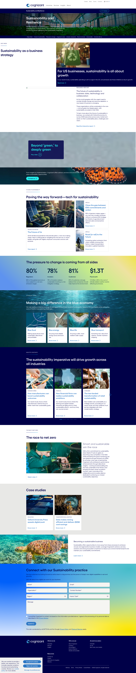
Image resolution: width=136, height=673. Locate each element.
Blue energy (54, 330)
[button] (110, 394)
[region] (21, 665)
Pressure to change (50, 37)
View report (31, 249)
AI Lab (91, 645)
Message (30, 602)
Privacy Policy (64, 629)
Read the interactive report (84, 126)
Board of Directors (73, 649)
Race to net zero (81, 37)
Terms (72, 667)
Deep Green (30, 37)
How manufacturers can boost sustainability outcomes (38, 395)
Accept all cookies (32, 662)
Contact (105, 10)
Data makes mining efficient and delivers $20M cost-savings (68, 522)
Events (94, 1)
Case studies (89, 37)
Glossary (49, 661)
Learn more (77, 556)
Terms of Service (77, 629)
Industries (49, 5)
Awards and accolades (74, 650)
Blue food (32, 330)
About (69, 5)
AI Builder (92, 643)
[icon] (54, 458)
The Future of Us (35, 232)
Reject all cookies (32, 666)
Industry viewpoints (71, 37)
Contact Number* (76, 590)
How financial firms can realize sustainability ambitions (66, 395)
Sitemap (68, 667)
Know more (89, 226)
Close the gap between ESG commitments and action (95, 207)
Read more (61, 83)
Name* (30, 584)
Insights (62, 5)
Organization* (32, 590)
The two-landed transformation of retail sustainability (94, 395)
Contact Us (50, 656)
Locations (71, 645)
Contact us (31, 178)
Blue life (73, 330)
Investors (100, 1)
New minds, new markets (96, 647)
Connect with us (98, 37)
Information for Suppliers (53, 660)
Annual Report (72, 647)
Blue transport (97, 330)
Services (56, 5)
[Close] (40, 659)
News (90, 1)
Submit (30, 623)
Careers (86, 1)
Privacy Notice (43, 618)
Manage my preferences (32, 670)
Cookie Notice (87, 667)
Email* (72, 584)
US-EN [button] (106, 1)
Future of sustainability (39, 37)
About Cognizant (73, 643)
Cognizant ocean (61, 37)
